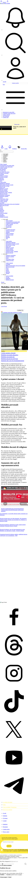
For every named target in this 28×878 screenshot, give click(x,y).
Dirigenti (2, 179)
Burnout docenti (3, 193)
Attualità (2, 174)
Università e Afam (4, 199)
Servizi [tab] (4, 161)
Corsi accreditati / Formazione (9, 807)
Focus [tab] (4, 157)
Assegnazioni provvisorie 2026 (7, 165)
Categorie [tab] (5, 155)
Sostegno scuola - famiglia (6, 192)
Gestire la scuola (3, 177)
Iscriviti (9, 846)
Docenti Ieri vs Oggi (4, 186)
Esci (4, 84)
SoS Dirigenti (6, 116)
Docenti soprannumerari (15, 508)
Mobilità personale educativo (9, 355)
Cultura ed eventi (4, 200)
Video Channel (3, 164)
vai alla (6, 865)
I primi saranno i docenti (8, 353)
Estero (1, 197)
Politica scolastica (4, 175)
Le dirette (2, 202)
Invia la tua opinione (7, 809)
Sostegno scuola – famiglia (12, 251)
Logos (1, 208)
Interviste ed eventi (4, 205)
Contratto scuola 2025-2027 (9, 113)
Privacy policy (6, 831)
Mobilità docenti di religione (9, 358)
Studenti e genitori (4, 196)
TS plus (2, 214)
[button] (15, 17)
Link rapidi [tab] (5, 154)
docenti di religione (5, 508)
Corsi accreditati (3, 213)
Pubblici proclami (4, 217)
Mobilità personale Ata (8, 357)
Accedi (4, 81)
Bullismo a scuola (4, 188)
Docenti (2, 178)
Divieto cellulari (3, 190)
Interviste (2, 210)
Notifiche (5, 815)
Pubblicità (2, 215)
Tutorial (2, 211)
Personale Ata (16, 510)
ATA (1, 181)
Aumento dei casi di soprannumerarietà (12, 360)
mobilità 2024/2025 (8, 510)
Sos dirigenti (3, 169)
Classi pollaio (3, 182)
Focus (1, 206)
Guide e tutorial (6, 114)
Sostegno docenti (4, 191)
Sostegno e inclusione (5, 195)
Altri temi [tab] (5, 158)
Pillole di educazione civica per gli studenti (9, 204)
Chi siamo (5, 818)
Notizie (1, 209)
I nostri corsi (5, 117)
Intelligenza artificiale (5, 183)
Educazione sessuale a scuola (6, 184)
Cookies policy (6, 829)
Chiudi (9, 877)
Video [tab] (4, 160)
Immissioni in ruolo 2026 (8, 112)
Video (4, 804)
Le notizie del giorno (4, 172)
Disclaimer (5, 826)
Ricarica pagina (4, 877)
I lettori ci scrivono (4, 173)
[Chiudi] (0, 150)
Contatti (4, 820)
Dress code (2, 187)
